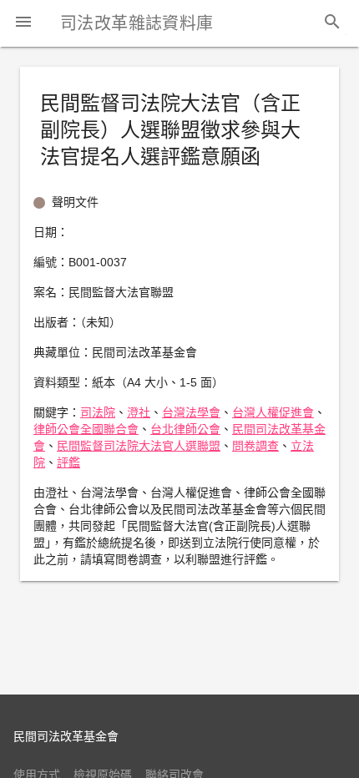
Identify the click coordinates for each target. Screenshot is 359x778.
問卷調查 (255, 445)
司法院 (97, 412)
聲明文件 (75, 202)
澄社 (138, 412)
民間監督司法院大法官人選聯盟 (138, 445)
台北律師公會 (185, 429)
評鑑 (68, 462)
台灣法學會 (191, 412)
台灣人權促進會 (273, 412)
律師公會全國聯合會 (86, 429)
